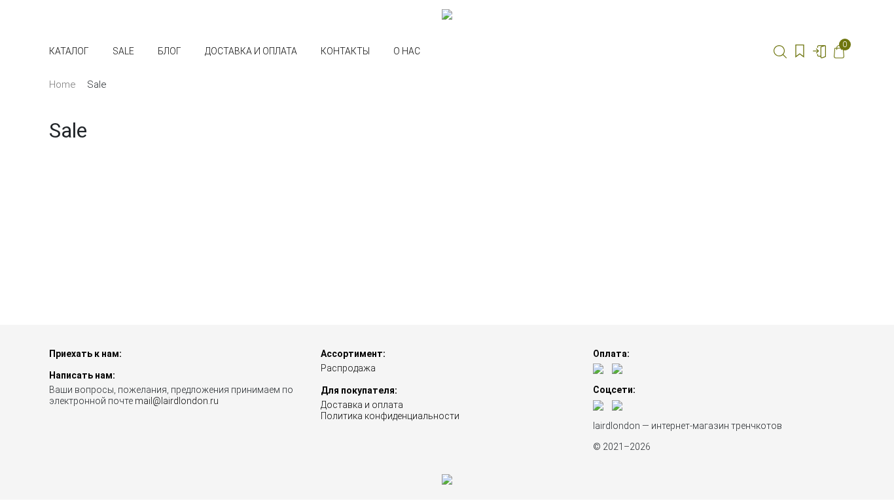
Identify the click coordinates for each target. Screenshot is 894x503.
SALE (123, 51)
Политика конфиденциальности (390, 416)
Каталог (69, 51)
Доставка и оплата (251, 51)
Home (62, 84)
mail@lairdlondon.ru (177, 401)
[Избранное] (799, 51)
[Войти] (819, 51)
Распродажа (348, 368)
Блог (169, 51)
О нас (406, 51)
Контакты (345, 51)
